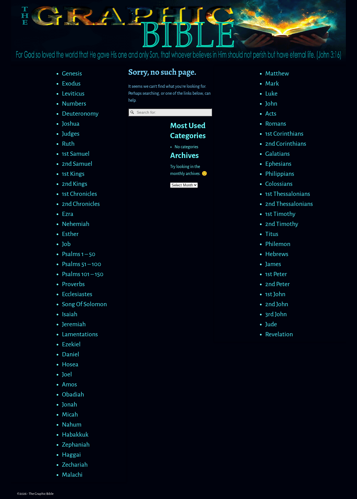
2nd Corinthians (285, 143)
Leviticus (73, 93)
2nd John (276, 304)
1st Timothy (280, 214)
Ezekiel (71, 344)
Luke (271, 93)
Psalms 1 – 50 (78, 254)
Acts (270, 113)
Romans (275, 123)
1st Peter (276, 274)
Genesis (72, 73)
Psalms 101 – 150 (82, 274)
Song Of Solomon (84, 304)
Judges (70, 133)
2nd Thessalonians (289, 204)
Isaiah (69, 314)
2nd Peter (277, 284)
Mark (272, 83)
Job (66, 244)
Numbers (74, 103)
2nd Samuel (77, 163)
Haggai (71, 454)
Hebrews (276, 254)
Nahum (71, 424)
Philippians (279, 174)
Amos (69, 384)
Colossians (279, 184)
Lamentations (80, 334)
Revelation (279, 334)
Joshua (70, 123)
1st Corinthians (284, 133)
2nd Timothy (281, 224)
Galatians (277, 153)
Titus (271, 234)
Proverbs (73, 284)
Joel (67, 374)
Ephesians (278, 163)
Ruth (68, 143)
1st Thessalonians (287, 194)
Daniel (70, 354)
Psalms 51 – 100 (81, 264)
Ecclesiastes (77, 294)
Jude (271, 324)
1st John (275, 294)
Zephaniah (76, 444)
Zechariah (75, 464)
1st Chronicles (79, 194)
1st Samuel (76, 153)
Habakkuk (75, 434)
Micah (70, 414)
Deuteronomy (80, 113)
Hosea (70, 364)
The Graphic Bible (41, 494)
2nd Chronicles (81, 204)
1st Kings (73, 174)
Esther (70, 234)
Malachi (72, 474)
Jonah (69, 404)
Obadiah (73, 394)
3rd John (276, 314)
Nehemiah (75, 224)
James (273, 264)
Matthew (277, 73)
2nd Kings (74, 184)
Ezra (67, 214)
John (271, 103)
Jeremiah (74, 324)
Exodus (71, 83)
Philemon (277, 244)
